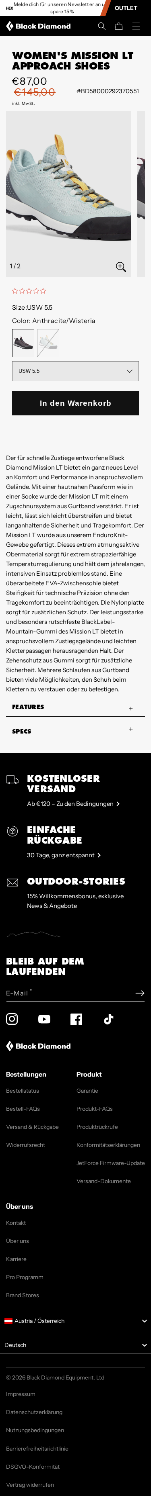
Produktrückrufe (97, 1126)
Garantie (87, 1090)
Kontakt (16, 1222)
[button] (102, 26)
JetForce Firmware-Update (111, 1163)
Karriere (16, 1259)
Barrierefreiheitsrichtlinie (37, 1448)
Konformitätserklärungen (108, 1145)
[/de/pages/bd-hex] (9, 8)
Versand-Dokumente (104, 1181)
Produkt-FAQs (95, 1108)
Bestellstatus (22, 1090)
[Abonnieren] (140, 993)
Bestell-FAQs (23, 1108)
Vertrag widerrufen (30, 1484)
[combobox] (75, 1321)
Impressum (20, 1394)
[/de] (40, 26)
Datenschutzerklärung (34, 1412)
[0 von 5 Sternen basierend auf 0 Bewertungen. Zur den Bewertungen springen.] (31, 290)
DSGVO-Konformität (33, 1466)
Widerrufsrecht (25, 1145)
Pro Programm (24, 1277)
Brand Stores (22, 1295)
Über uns (17, 1241)
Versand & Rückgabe (32, 1126)
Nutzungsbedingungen (35, 1430)
